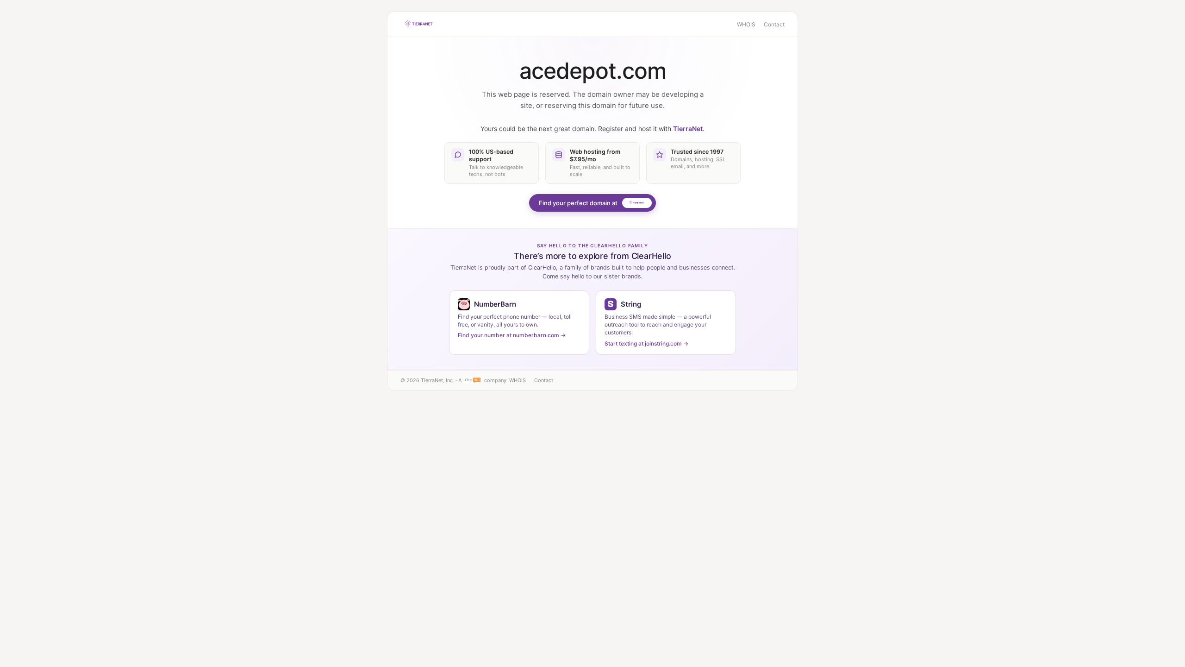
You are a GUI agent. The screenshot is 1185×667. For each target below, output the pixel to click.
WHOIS (746, 24)
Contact (774, 24)
